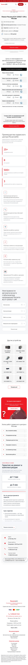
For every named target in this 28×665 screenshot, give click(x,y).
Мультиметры (14, 637)
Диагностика (14, 649)
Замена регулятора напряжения (10, 84)
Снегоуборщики (14, 636)
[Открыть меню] (25, 4)
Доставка (14, 644)
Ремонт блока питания (7, 73)
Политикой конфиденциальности (17, 51)
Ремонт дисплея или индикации (10, 78)
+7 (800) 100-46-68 (12, 555)
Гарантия (14, 646)
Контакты (14, 650)
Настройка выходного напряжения (11, 95)
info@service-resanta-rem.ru (15, 616)
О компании (14, 643)
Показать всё (14, 387)
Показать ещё (14, 329)
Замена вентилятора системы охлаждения (12, 106)
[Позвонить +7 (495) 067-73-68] (16, 4)
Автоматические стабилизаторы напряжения (14, 635)
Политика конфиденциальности (14, 603)
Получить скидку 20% (14, 126)
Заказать (21, 75)
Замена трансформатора (8, 101)
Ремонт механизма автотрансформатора (12, 89)
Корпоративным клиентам (14, 651)
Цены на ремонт (14, 647)
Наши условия (14, 604)
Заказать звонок (14, 408)
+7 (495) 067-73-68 (12, 549)
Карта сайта (14, 627)
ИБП (14, 633)
